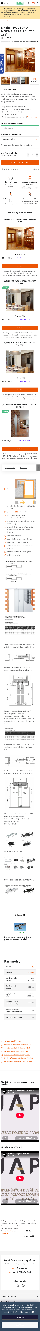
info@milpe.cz (21, 1268)
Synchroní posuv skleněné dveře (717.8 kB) (18, 1061)
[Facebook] (18, 1285)
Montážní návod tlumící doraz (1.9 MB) (17, 1055)
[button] (20, 268)
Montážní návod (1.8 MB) (12, 1041)
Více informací (32, 117)
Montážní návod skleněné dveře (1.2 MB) (17, 1048)
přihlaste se (10, 1231)
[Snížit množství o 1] (28, 155)
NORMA (31, 972)
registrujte (4, 1233)
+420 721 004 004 (22, 1272)
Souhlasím (20, 1325)
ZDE (34, 1312)
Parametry (23, 468)
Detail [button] (20, 266)
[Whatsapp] (23, 1285)
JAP (38, 169)
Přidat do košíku (20, 163)
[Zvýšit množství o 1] (37, 155)
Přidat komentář (29, 1232)
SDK (16, 512)
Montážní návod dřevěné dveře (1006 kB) (18, 1044)
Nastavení (20, 1317)
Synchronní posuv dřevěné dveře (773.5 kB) (18, 1058)
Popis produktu (10, 468)
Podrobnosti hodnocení (31, 42)
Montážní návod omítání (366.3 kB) (16, 1051)
